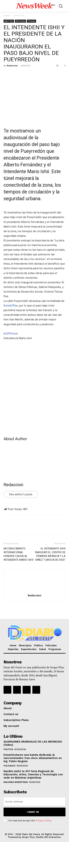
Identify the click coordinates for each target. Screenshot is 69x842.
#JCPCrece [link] (11, 333)
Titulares (31, 21)
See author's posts (20, 494)
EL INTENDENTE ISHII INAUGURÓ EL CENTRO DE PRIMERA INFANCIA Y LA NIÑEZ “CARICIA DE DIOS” (50, 554)
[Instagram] (17, 690)
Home (7, 15)
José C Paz (19, 15)
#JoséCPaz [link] (11, 305)
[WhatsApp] (31, 73)
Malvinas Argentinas (16, 782)
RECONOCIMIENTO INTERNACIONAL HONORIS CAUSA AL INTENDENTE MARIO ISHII (18, 554)
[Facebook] (7, 73)
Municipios (20, 21)
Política (8, 749)
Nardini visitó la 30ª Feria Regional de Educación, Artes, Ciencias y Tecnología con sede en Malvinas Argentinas (33, 774)
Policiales (9, 765)
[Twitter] (15, 73)
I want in (33, 812)
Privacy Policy (43, 820)
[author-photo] (34, 590)
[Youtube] (36, 690)
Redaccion (12, 65)
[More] (40, 73)
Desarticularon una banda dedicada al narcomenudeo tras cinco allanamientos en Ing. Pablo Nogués (33, 758)
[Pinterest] (23, 73)
